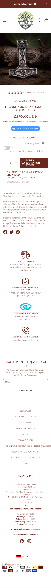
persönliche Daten (25, 440)
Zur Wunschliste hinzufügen (27, 129)
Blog (26, 463)
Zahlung (25, 434)
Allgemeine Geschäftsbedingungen (25, 458)
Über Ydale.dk (25, 411)
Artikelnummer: (22, 101)
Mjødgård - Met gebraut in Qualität (25, 452)
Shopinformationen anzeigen (18, 182)
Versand (21, 122)
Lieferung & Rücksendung (25, 428)
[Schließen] (47, 3)
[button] (5, 20)
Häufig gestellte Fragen (25, 417)
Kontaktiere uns (25, 422)
